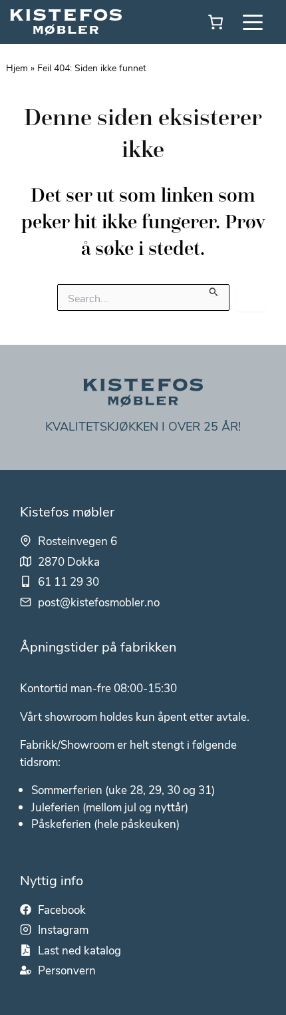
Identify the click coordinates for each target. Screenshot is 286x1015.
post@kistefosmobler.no (99, 601)
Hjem (17, 67)
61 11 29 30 (68, 581)
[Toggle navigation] (252, 22)
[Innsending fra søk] (214, 290)
